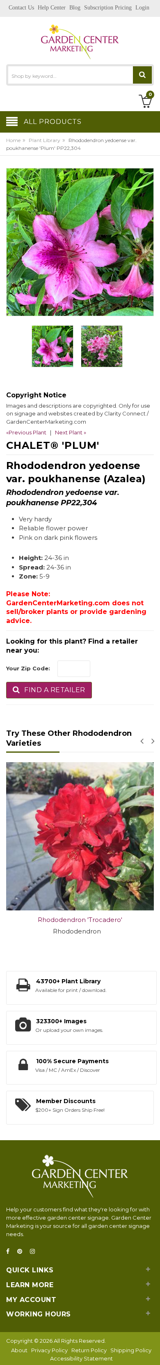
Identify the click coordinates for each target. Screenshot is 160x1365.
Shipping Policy (130, 1350)
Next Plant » (70, 432)
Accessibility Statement (81, 1358)
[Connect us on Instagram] (35, 1251)
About (19, 1350)
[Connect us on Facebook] (10, 1251)
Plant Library (44, 140)
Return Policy (89, 1350)
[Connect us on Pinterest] (22, 1251)
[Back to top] (151, 1350)
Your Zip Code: (28, 668)
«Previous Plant (26, 432)
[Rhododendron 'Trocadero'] (80, 836)
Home (13, 140)
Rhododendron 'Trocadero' (80, 920)
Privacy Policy (49, 1350)
